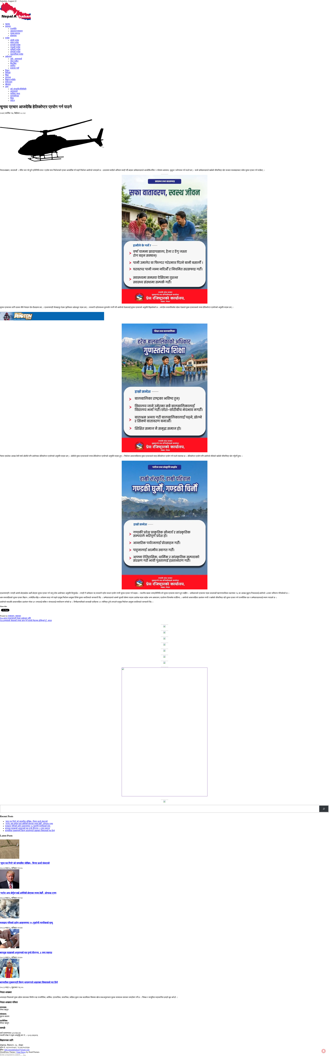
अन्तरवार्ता (14, 91)
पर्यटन (12, 100)
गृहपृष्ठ (7, 24)
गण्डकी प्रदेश (15, 47)
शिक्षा (7, 75)
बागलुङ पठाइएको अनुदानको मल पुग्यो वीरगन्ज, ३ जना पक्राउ (27, 828)
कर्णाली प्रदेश (15, 52)
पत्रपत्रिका (14, 96)
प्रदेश (7, 38)
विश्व (12, 98)
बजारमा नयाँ (14, 68)
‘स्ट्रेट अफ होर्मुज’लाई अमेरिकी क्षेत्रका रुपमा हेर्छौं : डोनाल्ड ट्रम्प (29, 824)
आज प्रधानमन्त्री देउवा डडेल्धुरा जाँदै (15, 618)
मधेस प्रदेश (14, 42)
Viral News (21, 1052)
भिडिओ (7, 73)
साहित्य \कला (15, 93)
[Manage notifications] (324, 1051)
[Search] (323, 809)
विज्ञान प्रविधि (10, 80)
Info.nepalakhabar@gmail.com (16, 1050)
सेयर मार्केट (14, 61)
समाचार (8, 26)
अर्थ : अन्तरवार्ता (16, 59)
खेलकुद (8, 84)
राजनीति (13, 29)
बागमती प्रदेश (15, 45)
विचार (7, 70)
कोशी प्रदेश (14, 40)
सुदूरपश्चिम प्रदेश (16, 54)
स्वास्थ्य (8, 77)
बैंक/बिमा (13, 63)
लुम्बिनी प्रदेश (15, 49)
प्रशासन (11, 616)
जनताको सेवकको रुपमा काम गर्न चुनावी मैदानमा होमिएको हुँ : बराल (26, 620)
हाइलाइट (13, 36)
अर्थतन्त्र (8, 56)
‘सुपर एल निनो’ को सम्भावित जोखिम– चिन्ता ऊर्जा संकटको (26, 821)
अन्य (6, 86)
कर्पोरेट (12, 66)
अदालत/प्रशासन (16, 31)
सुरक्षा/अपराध (15, 33)
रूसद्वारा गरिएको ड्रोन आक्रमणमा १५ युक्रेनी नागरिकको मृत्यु (27, 826)
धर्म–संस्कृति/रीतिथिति (18, 89)
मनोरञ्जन (8, 82)
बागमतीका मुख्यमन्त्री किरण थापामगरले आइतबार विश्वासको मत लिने (30, 831)
